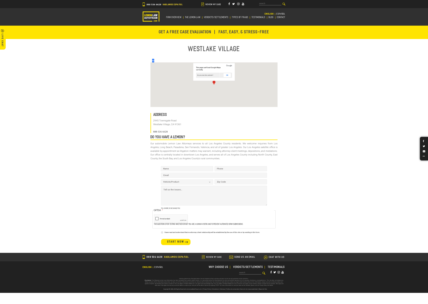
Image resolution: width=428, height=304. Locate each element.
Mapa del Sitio (263, 289)
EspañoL (281, 14)
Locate (153, 60)
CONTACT (281, 17)
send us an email (245, 257)
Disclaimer (215, 289)
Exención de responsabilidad (248, 289)
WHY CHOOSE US (218, 267)
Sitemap (222, 289)
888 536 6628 (164, 4)
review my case (213, 5)
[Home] (151, 16)
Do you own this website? (205, 75)
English (269, 14)
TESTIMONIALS (258, 17)
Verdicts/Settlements (216, 17)
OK (227, 75)
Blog (271, 17)
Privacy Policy (207, 289)
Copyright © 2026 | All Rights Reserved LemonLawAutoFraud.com (182, 289)
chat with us (277, 257)
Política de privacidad (232, 289)
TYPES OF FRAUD (240, 17)
